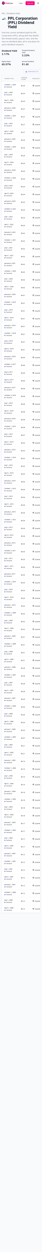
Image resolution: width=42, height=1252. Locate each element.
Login (21, 3)
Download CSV (33, 71)
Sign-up (30, 3)
